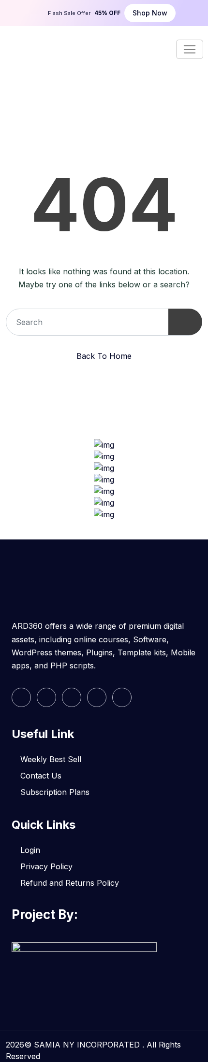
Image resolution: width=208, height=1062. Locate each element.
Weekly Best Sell (50, 759)
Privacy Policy (46, 866)
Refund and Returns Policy (69, 883)
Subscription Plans (54, 792)
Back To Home (104, 356)
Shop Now (150, 13)
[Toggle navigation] (189, 49)
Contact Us (40, 775)
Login (30, 850)
